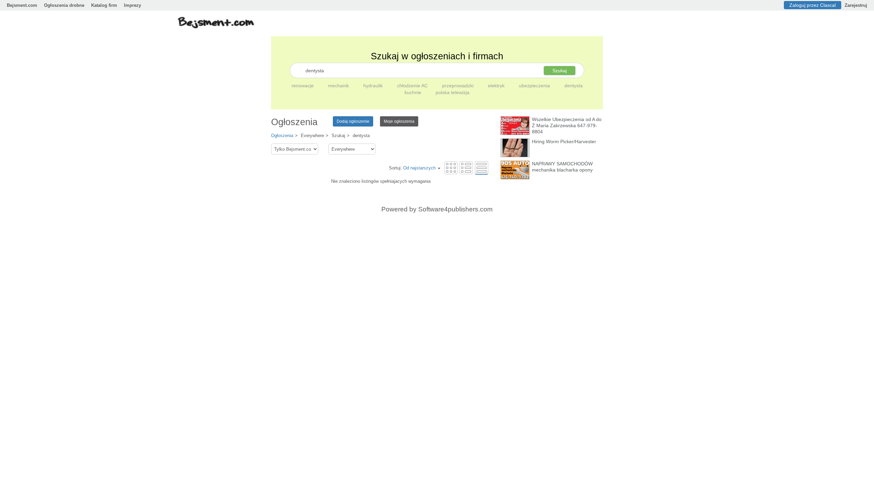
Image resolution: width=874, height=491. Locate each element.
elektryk (497, 85)
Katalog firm (104, 5)
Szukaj (559, 70)
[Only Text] (482, 167)
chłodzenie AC (413, 85)
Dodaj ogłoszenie (353, 121)
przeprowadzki (458, 85)
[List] (466, 167)
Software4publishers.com (455, 209)
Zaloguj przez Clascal (812, 5)
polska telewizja (452, 92)
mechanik (339, 85)
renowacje (303, 85)
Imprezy (132, 5)
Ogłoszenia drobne (64, 5)
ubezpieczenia (535, 85)
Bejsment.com (22, 5)
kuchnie (414, 92)
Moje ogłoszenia (399, 121)
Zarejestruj (856, 5)
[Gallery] (451, 167)
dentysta (573, 85)
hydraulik (373, 85)
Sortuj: (412, 167)
